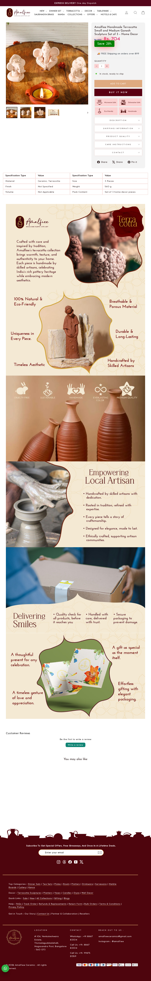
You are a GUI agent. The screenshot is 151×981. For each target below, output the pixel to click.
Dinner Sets (34, 884)
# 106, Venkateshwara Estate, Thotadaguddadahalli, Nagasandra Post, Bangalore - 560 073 (50, 943)
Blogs (67, 898)
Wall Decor (87, 893)
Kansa (61, 14)
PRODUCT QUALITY (118, 136)
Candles (67, 893)
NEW (42, 11)
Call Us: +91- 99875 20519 (80, 954)
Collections (75, 14)
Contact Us (43, 913)
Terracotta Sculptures (29, 893)
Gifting (58, 898)
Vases (57, 893)
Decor (89, 11)
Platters (75, 884)
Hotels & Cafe (109, 14)
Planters (47, 893)
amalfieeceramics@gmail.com (115, 936)
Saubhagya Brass (44, 14)
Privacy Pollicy (16, 907)
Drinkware (87, 884)
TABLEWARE (103, 11)
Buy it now (118, 92)
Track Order (31, 904)
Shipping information (118, 128)
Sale (25, 898)
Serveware (101, 884)
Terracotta (73, 11)
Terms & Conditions (109, 904)
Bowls (66, 884)
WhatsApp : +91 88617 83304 (81, 938)
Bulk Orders (90, 904)
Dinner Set (55, 11)
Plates (57, 884)
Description (118, 120)
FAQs (19, 904)
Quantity (100, 61)
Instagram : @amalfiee (111, 941)
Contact (118, 152)
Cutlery (22, 887)
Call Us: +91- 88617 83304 (80, 946)
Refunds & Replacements (53, 904)
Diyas (77, 893)
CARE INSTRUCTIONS (118, 144)
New (32, 898)
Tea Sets (47, 884)
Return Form (75, 904)
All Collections (44, 898)
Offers (91, 14)
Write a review (75, 745)
